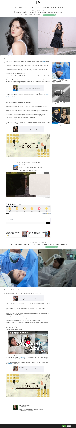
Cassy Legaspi (27, 162)
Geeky (38, 7)
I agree (64, 426)
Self (26, 7)
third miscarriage (34, 358)
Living (20, 7)
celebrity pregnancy (17, 402)
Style (14, 7)
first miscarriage (22, 357)
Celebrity (32, 7)
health (21, 162)
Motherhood (42, 242)
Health (42, 10)
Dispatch (38, 10)
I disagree (69, 426)
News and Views (46, 7)
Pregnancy (36, 402)
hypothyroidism (43, 59)
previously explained (35, 100)
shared (43, 61)
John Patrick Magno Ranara (24, 247)
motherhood (30, 402)
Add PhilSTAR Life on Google (48, 14)
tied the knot (10, 363)
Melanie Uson (25, 14)
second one (8, 358)
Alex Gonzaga (8, 289)
